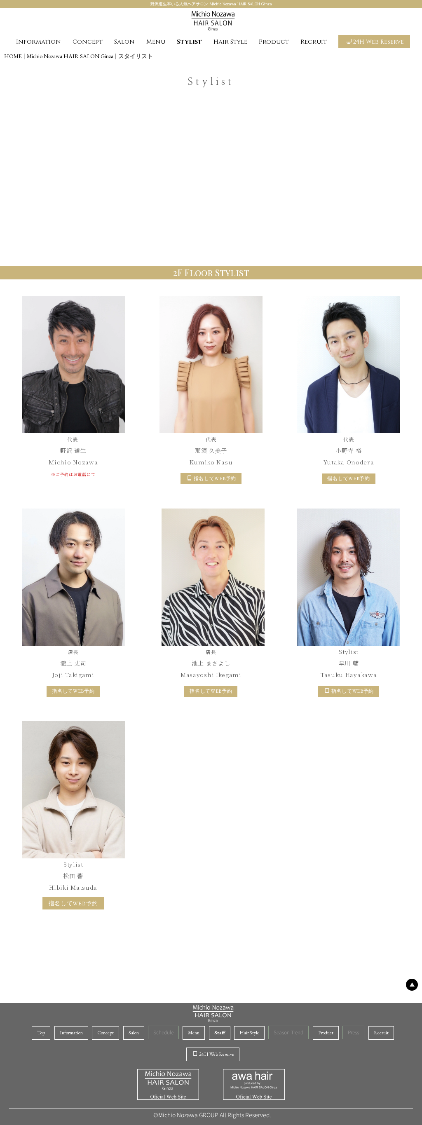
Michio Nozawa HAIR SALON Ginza (70, 56)
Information (38, 42)
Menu (155, 42)
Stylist (189, 42)
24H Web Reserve (378, 42)
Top (41, 1032)
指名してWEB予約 (215, 478)
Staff (219, 1032)
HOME (13, 56)
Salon (124, 42)
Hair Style (230, 42)
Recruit (313, 42)
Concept (88, 42)
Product (274, 42)
